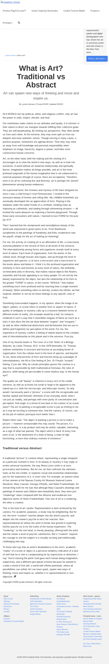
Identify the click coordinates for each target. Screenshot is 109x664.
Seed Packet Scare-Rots (92, 637)
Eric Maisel (61, 599)
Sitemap (7, 601)
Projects (94, 10)
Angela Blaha (35, 614)
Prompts (7, 22)
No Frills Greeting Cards (92, 639)
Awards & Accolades (11, 604)
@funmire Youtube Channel (41, 604)
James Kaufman (36, 609)
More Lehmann (96, 58)
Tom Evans (34, 606)
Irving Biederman (63, 601)
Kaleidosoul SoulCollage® (14, 621)
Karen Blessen (62, 629)
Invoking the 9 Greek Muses (41, 599)
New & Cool (8, 599)
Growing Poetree (89, 624)
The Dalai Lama (63, 632)
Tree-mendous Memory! (92, 609)
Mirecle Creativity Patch (92, 634)
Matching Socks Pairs (91, 612)
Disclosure (8, 606)
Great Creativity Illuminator (45, 10)
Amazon (7, 619)
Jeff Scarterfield (36, 601)
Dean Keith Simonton (38, 612)
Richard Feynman (63, 617)
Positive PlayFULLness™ (14, 10)
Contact (7, 612)
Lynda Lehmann (10, 55)
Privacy (6, 609)
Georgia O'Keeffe (63, 635)
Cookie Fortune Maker (74, 10)
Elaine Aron (61, 604)
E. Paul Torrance (63, 622)
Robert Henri (62, 619)
